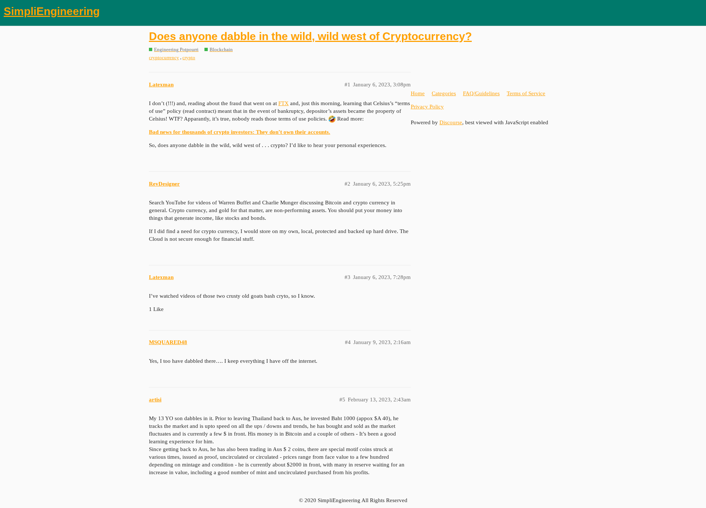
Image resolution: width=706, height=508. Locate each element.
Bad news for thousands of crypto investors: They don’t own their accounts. (239, 132)
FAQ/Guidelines (481, 93)
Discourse (450, 122)
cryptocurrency (164, 57)
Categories (444, 93)
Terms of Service (526, 93)
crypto (188, 57)
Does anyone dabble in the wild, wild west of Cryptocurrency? (310, 36)
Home (418, 93)
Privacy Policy (427, 107)
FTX (283, 103)
